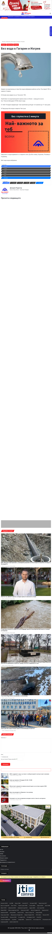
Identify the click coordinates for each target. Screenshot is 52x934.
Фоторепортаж (47, 919)
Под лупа (46, 914)
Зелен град (40, 907)
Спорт (39, 917)
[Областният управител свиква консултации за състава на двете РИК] (4, 788)
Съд (14, 919)
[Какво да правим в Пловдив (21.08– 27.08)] (4, 781)
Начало (3, 41)
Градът (3, 44)
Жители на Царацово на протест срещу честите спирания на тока (20, 663)
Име (2, 754)
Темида (21, 919)
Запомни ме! (5, 756)
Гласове (32, 905)
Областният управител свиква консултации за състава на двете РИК (28, 786)
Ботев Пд (25, 903)
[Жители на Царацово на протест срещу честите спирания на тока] (26, 648)
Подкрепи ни (3, 860)
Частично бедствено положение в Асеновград (14, 696)
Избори (3, 910)
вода (5, 160)
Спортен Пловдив (5, 919)
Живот (3, 907)
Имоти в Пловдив (35, 910)
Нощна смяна (5, 914)
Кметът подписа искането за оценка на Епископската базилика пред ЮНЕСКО (27, 16)
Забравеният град (23, 907)
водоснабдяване (12, 160)
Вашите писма (43, 903)
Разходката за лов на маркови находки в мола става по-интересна (27, 798)
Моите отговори (30, 912)
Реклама (2, 851)
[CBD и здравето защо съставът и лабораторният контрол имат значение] (4, 775)
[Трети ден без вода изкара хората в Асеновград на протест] (26, 713)
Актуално (4, 903)
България (33, 903)
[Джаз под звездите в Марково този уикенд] (4, 794)
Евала (47, 905)
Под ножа (13, 917)
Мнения (21, 912)
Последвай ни (6, 880)
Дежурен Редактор (16, 188)
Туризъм (28, 919)
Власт (13, 905)
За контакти (3, 855)
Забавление (12, 907)
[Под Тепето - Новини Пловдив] (26, 13)
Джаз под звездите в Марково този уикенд (21, 792)
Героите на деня (22, 905)
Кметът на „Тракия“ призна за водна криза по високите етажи (18, 596)
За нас (1, 849)
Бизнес (18, 903)
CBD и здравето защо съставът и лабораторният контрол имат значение (29, 774)
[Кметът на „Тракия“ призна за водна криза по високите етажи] (26, 581)
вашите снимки (14, 921)
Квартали (8, 41)
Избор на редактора (13, 910)
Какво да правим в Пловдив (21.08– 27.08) (20, 780)
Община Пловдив (29, 914)
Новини (16, 44)
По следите (21, 917)
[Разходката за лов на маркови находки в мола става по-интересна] (4, 800)
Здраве (32, 907)
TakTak (1, 853)
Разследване (31, 917)
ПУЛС (38, 914)
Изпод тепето (25, 910)
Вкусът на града (5, 905)
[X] (14, 192)
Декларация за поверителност (7, 862)
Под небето (4, 917)
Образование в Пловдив (17, 914)
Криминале (4, 912)
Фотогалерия (37, 919)
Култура (13, 912)
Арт (11, 903)
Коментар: (3, 737)
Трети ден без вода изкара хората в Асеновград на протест (18, 728)
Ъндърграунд (4, 921)
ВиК (2, 160)
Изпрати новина (4, 858)
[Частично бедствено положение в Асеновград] (26, 681)
